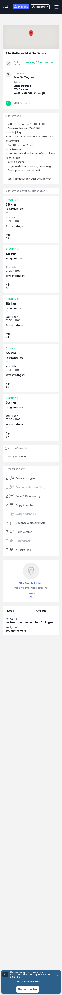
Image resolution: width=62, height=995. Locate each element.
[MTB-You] (5, 7)
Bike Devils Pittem (31, 583)
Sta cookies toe (27, 989)
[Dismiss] (56, 974)
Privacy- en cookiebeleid (27, 981)
